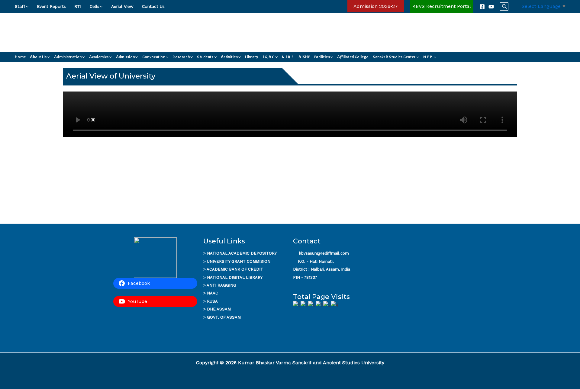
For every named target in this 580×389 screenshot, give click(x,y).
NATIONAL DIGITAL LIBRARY (235, 277)
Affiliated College (352, 56)
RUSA (212, 301)
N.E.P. (428, 56)
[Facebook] (482, 6)
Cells (94, 6)
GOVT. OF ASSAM (224, 317)
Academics (99, 56)
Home (20, 56)
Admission (125, 56)
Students (205, 56)
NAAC (212, 293)
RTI (77, 6)
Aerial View (122, 6)
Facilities (322, 56)
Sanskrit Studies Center (394, 56)
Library (251, 56)
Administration (68, 56)
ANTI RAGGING (221, 285)
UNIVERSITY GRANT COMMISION (238, 261)
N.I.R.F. (288, 56)
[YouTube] (491, 6)
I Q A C (269, 56)
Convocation (153, 56)
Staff (20, 6)
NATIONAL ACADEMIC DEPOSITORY (242, 253)
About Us (38, 56)
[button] (26, 6)
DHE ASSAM (219, 309)
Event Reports (51, 6)
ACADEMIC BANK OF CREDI (233, 269)
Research (180, 56)
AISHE (304, 56)
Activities (229, 56)
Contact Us (153, 6)
